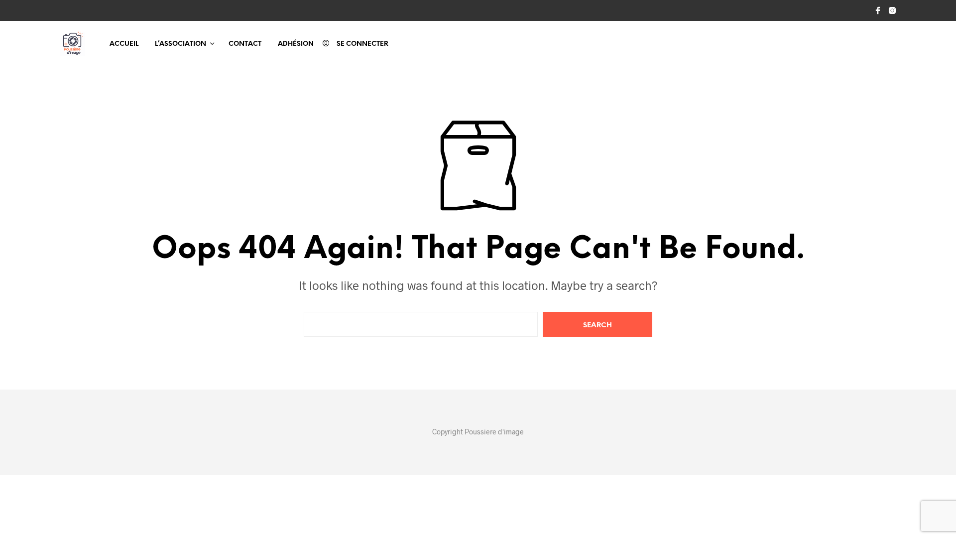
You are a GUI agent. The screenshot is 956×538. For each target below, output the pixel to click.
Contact (245, 44)
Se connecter (362, 44)
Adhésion (296, 44)
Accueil (124, 44)
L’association (180, 44)
